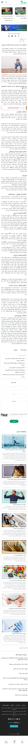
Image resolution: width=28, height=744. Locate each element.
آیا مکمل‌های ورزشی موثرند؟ (19, 528)
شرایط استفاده (6, 705)
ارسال (14, 421)
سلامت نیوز (21, 2)
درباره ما (23, 705)
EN (6, 2)
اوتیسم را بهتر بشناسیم (13, 107)
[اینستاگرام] (15, 719)
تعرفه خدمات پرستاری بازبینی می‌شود (18, 664)
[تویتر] (13, 719)
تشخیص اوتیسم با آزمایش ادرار (17, 367)
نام (14, 386)
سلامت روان (22, 41)
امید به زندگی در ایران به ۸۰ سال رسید (18, 684)
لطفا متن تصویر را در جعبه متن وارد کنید (19, 414)
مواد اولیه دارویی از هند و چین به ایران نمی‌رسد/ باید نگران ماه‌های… (7, 18)
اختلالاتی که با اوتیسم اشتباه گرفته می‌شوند (14, 45)
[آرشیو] (9, 719)
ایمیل (14, 394)
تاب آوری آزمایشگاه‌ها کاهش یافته (21, 17)
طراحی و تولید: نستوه (13, 733)
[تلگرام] (17, 719)
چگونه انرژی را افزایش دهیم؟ (19, 504)
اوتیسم (15, 350)
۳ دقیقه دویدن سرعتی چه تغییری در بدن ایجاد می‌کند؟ (15, 450)
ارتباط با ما (18, 705)
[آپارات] (19, 719)
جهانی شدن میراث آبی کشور (20, 669)
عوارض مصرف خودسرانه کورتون (18, 633)
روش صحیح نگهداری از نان (19, 555)
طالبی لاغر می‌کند (23, 673)
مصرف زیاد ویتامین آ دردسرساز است (17, 580)
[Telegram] (12, 36)
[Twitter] (15, 36)
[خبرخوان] (11, 719)
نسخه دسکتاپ (14, 726)
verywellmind (5, 75)
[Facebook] (18, 36)
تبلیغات (12, 705)
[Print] (8, 36)
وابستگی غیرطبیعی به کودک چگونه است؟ (16, 479)
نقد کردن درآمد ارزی (23, 648)
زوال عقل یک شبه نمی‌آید (21, 695)
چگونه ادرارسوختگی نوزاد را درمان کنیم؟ (17, 608)
